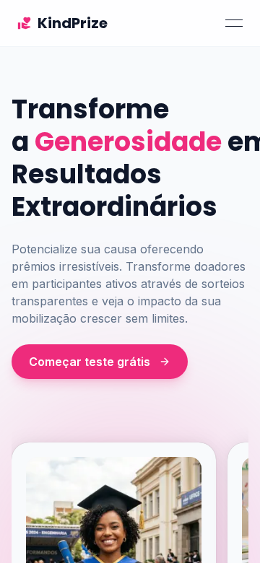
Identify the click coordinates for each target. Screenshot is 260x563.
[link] (62, 23)
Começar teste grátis (89, 361)
